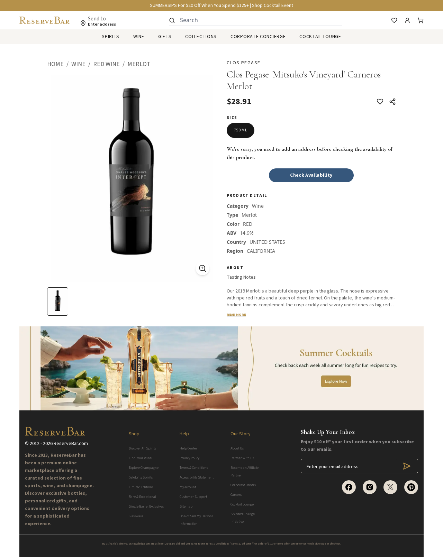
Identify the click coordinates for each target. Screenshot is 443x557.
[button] (59, 64)
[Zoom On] (202, 268)
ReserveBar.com (71, 443)
